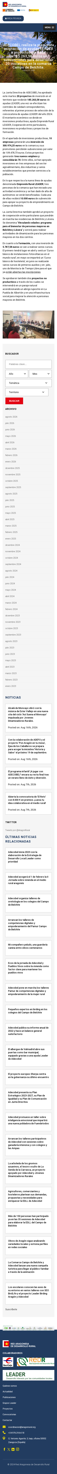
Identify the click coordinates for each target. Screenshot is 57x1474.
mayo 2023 (10, 660)
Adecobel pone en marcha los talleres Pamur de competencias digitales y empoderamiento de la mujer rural (28, 991)
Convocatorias (9, 1414)
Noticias (13, 697)
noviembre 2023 (12, 622)
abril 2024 (9, 596)
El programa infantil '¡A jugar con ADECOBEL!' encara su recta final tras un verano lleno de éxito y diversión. (28, 774)
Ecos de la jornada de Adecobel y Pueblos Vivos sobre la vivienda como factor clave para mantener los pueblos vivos (28, 968)
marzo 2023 (11, 673)
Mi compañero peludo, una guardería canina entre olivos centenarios (27, 946)
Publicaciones (9, 1397)
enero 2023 (10, 686)
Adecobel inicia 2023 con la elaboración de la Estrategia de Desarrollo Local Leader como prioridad (24, 857)
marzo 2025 (11, 526)
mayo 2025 (10, 513)
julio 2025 (9, 500)
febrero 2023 (11, 679)
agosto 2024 (11, 570)
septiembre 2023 (13, 634)
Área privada (14, 18)
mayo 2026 (10, 436)
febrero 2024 (11, 609)
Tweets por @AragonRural (17, 830)
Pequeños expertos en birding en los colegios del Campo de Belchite (27, 1011)
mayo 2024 (10, 590)
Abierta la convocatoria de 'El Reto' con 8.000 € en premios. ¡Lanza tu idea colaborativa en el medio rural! (27, 799)
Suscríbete (11, 1309)
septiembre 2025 (13, 487)
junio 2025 (10, 506)
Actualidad (8, 1391)
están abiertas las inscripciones (23, 272)
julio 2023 (9, 647)
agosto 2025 (11, 493)
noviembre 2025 (12, 474)
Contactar (7, 1420)
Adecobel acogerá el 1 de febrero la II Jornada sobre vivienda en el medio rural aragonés (28, 880)
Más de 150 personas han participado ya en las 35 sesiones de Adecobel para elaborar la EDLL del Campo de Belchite (28, 1221)
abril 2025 (9, 519)
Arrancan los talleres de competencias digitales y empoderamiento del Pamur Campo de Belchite (27, 924)
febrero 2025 (11, 532)
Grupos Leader (9, 1403)
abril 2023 (9, 667)
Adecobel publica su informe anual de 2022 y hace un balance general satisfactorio (28, 1030)
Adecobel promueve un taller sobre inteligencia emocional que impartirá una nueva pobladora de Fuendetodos (28, 1120)
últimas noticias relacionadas (20, 839)
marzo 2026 (11, 449)
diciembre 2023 (12, 615)
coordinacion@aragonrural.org (22, 1427)
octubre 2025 (11, 481)
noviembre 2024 (12, 551)
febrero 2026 (11, 455)
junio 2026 (10, 429)
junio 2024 (10, 583)
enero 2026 (10, 461)
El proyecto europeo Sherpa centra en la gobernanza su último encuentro (28, 1076)
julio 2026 (9, 423)
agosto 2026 (11, 417)
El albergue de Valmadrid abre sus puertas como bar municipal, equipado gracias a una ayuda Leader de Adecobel (28, 1054)
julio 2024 (9, 577)
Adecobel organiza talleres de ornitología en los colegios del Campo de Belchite (28, 901)
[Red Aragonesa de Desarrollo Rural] (15, 6)
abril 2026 (9, 442)
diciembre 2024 (12, 545)
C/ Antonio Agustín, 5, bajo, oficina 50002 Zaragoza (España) (27, 1440)
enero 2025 (10, 538)
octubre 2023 (11, 628)
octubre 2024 (11, 558)
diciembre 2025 (12, 468)
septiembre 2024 (13, 564)
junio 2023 (10, 654)
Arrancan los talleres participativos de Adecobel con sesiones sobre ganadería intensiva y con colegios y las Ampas (27, 1143)
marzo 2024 (11, 603)
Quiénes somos (10, 1386)
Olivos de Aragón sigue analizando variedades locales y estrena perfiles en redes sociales (28, 1244)
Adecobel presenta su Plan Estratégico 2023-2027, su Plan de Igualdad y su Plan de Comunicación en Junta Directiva (27, 1097)
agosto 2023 (11, 641)
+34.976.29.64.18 (16, 1433)
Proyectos (8, 1408)
